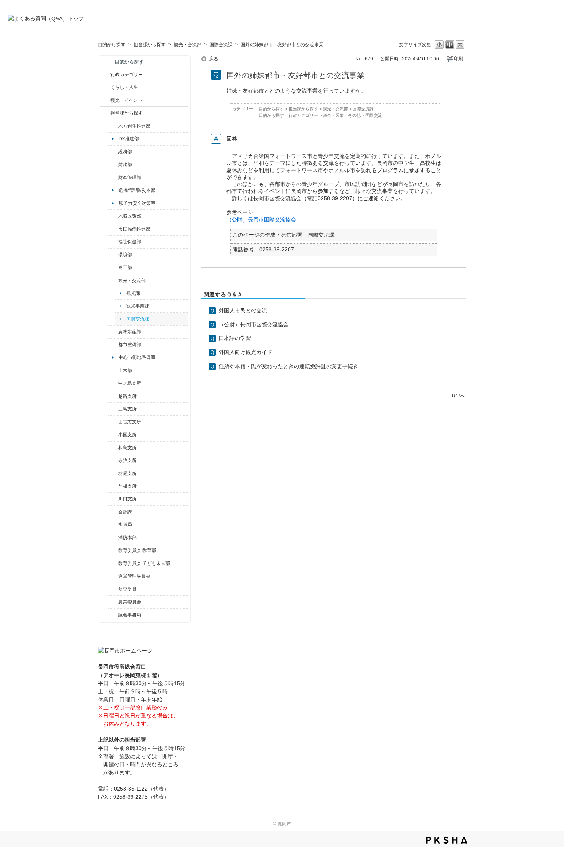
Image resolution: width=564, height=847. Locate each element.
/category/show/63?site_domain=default (113, 460)
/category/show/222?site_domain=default (113, 601)
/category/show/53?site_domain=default (113, 408)
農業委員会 (129, 602)
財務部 (125, 164)
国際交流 (373, 115)
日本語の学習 (235, 338)
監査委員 (127, 589)
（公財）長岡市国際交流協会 (261, 219)
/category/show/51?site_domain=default (113, 563)
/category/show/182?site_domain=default (113, 344)
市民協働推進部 (134, 229)
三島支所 (127, 409)
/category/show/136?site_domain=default (113, 486)
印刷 (458, 58)
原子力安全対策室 (137, 203)
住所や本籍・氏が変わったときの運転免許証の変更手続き (288, 366)
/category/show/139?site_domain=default (113, 447)
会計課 (125, 512)
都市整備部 (129, 344)
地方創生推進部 (134, 126)
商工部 (125, 267)
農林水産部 (129, 331)
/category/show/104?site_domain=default (113, 216)
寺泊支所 (127, 460)
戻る (213, 58)
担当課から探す (150, 44)
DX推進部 (129, 138)
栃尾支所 (127, 473)
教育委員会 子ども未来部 (144, 563)
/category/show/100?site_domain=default (113, 126)
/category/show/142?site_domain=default (113, 396)
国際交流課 (221, 44)
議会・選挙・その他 (342, 115)
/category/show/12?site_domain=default (105, 87)
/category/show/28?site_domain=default (113, 370)
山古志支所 (129, 422)
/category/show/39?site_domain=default (113, 550)
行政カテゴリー (126, 74)
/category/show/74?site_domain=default (113, 434)
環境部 (125, 254)
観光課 (133, 293)
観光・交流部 (187, 44)
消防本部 (127, 537)
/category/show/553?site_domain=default (113, 177)
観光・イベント (126, 100)
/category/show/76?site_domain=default (113, 331)
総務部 (125, 151)
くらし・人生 (124, 87)
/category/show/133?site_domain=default (113, 498)
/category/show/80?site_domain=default (113, 473)
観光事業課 (137, 306)
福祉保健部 (129, 241)
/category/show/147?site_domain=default (113, 524)
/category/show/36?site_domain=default (113, 267)
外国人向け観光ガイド (245, 352)
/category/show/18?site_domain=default (105, 100)
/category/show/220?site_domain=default (113, 589)
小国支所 (127, 434)
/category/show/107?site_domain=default (113, 383)
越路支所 (127, 396)
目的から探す (111, 44)
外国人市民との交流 (243, 310)
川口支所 (127, 499)
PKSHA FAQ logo (446, 840)
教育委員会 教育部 (137, 550)
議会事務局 (129, 615)
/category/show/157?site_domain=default (113, 614)
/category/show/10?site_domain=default (113, 151)
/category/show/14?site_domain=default (113, 241)
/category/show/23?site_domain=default (113, 254)
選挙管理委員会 (134, 576)
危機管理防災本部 (137, 190)
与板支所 (127, 486)
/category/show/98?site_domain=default (113, 422)
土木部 (125, 370)
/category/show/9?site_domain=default (105, 113)
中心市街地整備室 (137, 357)
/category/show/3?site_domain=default (105, 74)
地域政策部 (129, 216)
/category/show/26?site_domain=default (113, 229)
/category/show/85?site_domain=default (113, 537)
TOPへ (458, 395)
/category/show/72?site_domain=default (113, 164)
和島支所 (127, 447)
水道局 (125, 524)
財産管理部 (129, 177)
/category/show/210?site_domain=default (113, 511)
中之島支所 (129, 383)
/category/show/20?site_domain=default (113, 280)
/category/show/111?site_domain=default (113, 576)
